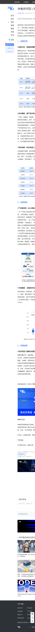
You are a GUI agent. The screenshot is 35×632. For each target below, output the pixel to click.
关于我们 (29, 611)
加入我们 (29, 618)
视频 (12, 28)
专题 (12, 31)
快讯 (12, 18)
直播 (12, 25)
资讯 (12, 22)
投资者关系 (21, 618)
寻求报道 (20, 440)
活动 (12, 35)
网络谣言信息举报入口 (24, 622)
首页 (12, 15)
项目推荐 (21, 454)
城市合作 (20, 608)
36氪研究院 (21, 13)
